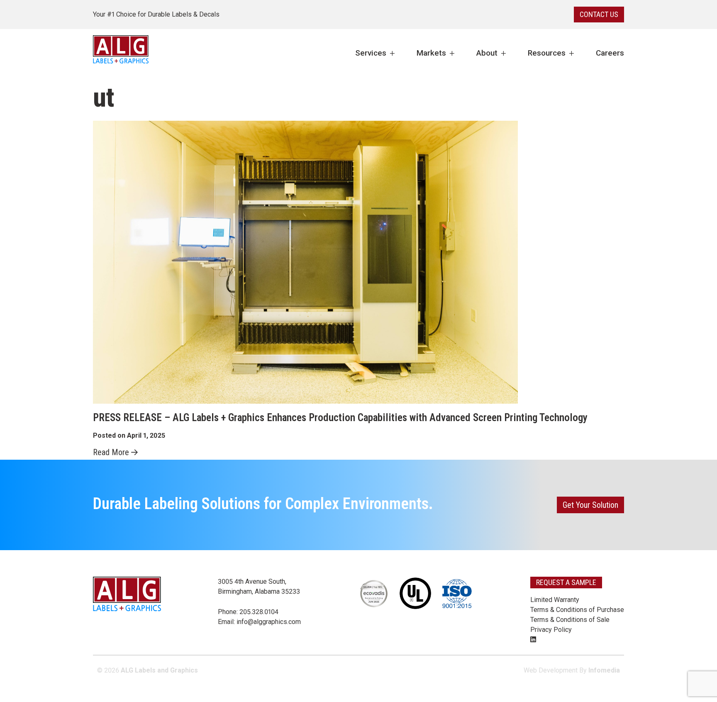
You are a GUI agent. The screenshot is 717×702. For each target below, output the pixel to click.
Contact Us (599, 14)
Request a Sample (566, 582)
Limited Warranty (554, 600)
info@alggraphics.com (269, 622)
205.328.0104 (258, 612)
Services (370, 53)
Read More (111, 452)
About (487, 53)
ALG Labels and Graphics (159, 670)
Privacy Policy (551, 630)
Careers (610, 53)
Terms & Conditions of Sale (570, 620)
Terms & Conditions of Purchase (577, 610)
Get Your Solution (590, 505)
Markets (431, 53)
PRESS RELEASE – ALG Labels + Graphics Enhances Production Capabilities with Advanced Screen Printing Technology (340, 418)
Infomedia (604, 670)
